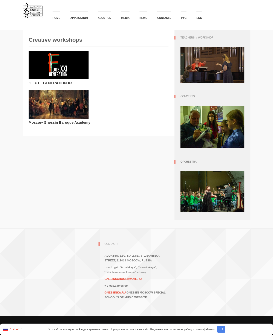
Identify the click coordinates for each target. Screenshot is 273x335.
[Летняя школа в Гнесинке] (33, 9)
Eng (199, 17)
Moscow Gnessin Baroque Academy (59, 122)
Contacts (164, 17)
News (143, 17)
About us (104, 17)
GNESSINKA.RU (115, 292)
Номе (56, 17)
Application (79, 17)
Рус (183, 17)
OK (221, 329)
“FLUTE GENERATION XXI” (52, 83)
